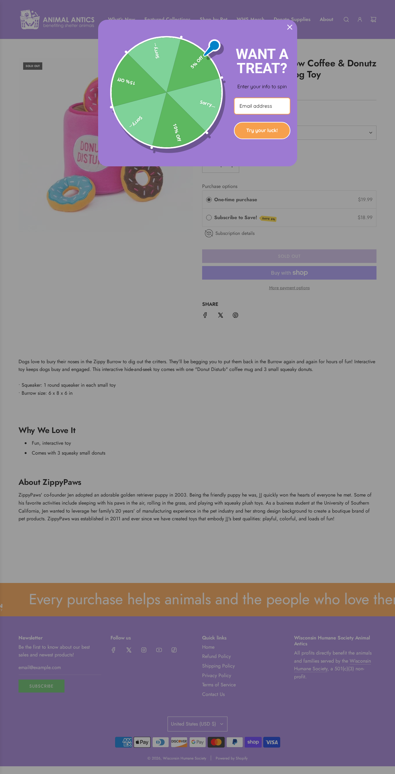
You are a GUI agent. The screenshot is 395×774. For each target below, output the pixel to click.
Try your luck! (262, 130)
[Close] (289, 27)
